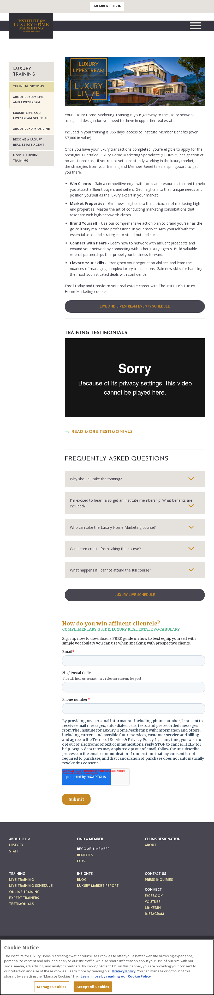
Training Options (28, 86)
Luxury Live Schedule (135, 595)
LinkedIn (153, 908)
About (150, 845)
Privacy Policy (123, 971)
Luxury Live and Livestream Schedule (31, 116)
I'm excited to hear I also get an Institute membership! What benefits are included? (131, 503)
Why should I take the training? (96, 478)
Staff (14, 851)
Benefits (85, 855)
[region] (107, 967)
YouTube (152, 902)
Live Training (21, 880)
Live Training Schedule (31, 886)
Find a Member (90, 839)
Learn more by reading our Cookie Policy (116, 976)
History (16, 845)
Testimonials (21, 904)
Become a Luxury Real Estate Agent (28, 142)
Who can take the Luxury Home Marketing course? (113, 527)
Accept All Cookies (92, 986)
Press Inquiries (159, 880)
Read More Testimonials (102, 432)
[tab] (135, 479)
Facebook (154, 896)
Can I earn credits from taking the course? (105, 548)
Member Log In (108, 6)
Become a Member (93, 849)
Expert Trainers (24, 898)
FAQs (81, 861)
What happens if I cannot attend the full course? (110, 570)
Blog (82, 880)
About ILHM (19, 839)
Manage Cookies (51, 986)
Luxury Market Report (98, 886)
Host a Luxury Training (25, 158)
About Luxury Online (31, 129)
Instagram (154, 914)
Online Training (24, 892)
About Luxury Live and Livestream (28, 100)
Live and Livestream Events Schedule (135, 306)
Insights (85, 874)
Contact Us (155, 874)
